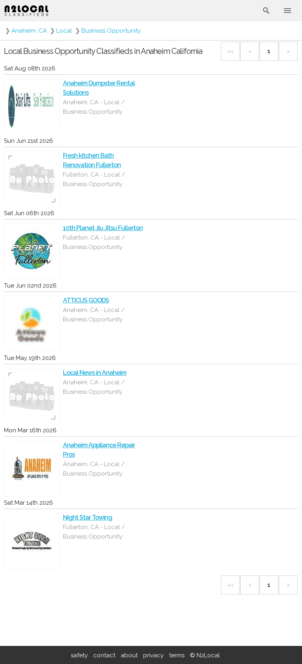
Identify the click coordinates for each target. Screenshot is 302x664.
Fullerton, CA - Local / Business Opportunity (94, 179)
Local (64, 30)
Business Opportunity (111, 30)
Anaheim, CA (29, 30)
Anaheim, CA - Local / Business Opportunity (94, 107)
